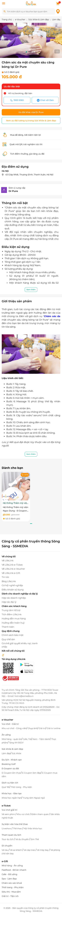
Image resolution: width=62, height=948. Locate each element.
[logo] (31, 3)
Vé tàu (5, 850)
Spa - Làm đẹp (9, 878)
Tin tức (5, 577)
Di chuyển (7, 845)
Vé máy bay (43, 850)
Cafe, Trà (27, 739)
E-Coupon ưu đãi (10, 768)
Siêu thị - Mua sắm (11, 891)
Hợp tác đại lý (9, 602)
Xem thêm (31, 289)
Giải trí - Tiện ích (10, 896)
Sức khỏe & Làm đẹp (12, 749)
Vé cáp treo (30, 850)
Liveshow (7, 828)
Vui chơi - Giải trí (10, 724)
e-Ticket (6, 805)
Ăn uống (6, 734)
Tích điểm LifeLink (11, 614)
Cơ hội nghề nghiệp (12, 585)
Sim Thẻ (35, 839)
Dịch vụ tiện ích (10, 782)
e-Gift (5, 861)
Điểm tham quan (40, 814)
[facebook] (3, 655)
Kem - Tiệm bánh (41, 739)
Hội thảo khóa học (33, 828)
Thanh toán (8, 626)
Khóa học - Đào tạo (11, 793)
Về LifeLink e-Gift (11, 573)
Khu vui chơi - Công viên (14, 728)
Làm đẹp (6, 753)
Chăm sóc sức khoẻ (12, 883)
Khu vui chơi (23, 814)
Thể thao (17, 828)
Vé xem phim (9, 814)
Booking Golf (8, 764)
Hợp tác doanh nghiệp (14, 597)
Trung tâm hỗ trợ (11, 610)
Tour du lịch (8, 839)
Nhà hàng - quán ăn (11, 739)
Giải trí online (53, 728)
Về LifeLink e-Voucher (13, 568)
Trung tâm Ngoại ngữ (34, 798)
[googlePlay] (29, 664)
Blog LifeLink (9, 581)
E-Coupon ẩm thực (11, 773)
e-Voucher (7, 719)
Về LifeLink (7, 560)
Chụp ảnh (32, 728)
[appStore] (29, 671)
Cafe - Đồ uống (9, 874)
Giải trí (42, 728)
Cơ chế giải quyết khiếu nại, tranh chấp (20, 645)
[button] (26, 51)
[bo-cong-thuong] (10, 678)
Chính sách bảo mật (12, 635)
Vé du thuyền (22, 839)
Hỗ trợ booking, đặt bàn (20, 93)
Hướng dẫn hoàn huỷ (13, 622)
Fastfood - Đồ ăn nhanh (14, 870)
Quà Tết (6, 787)
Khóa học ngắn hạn (11, 798)
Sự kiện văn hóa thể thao (15, 824)
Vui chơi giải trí (9, 810)
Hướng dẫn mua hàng (14, 618)
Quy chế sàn (8, 639)
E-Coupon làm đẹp (31, 773)
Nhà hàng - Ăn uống (12, 865)
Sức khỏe (16, 753)
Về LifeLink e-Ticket (12, 564)
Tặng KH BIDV (16, 742)
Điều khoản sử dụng (13, 589)
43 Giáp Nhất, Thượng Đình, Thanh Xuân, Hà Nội (29, 174)
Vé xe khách (16, 850)
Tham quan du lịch (11, 835)
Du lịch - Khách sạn (12, 759)
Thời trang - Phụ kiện (21, 787)
